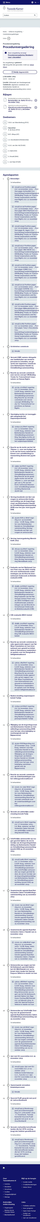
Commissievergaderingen (11, 34)
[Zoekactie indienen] (35, 15)
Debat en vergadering (15, 31)
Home (5, 31)
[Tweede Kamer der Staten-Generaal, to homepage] (13, 8)
